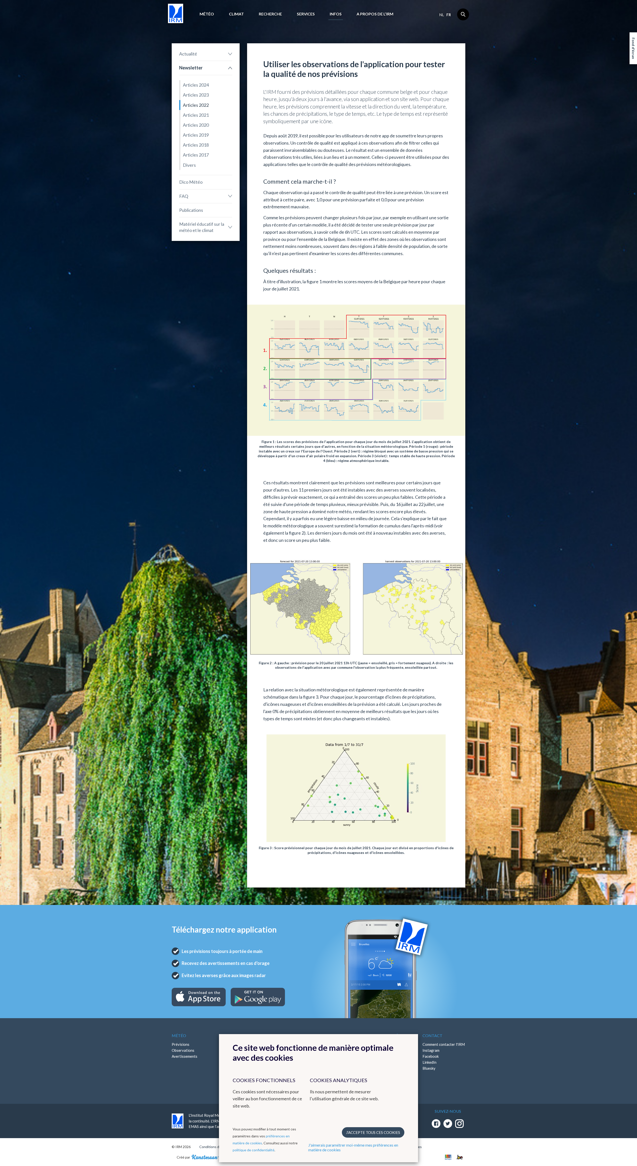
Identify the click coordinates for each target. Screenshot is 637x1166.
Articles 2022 (196, 105)
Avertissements (184, 1056)
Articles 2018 (196, 145)
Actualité (188, 53)
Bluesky (429, 1068)
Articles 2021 (196, 115)
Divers (189, 165)
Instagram (431, 1050)
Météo (207, 13)
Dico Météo (191, 182)
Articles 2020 (196, 125)
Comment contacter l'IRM (444, 1044)
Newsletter (191, 67)
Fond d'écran (633, 48)
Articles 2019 (196, 135)
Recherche (270, 13)
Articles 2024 (196, 85)
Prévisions (180, 1044)
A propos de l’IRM (375, 13)
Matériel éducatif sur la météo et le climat (201, 227)
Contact (432, 1035)
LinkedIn (429, 1062)
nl (441, 14)
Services (306, 13)
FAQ (183, 196)
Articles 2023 (196, 95)
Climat (236, 13)
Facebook (431, 1056)
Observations (183, 1050)
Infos (336, 13)
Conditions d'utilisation (217, 1147)
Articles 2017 (196, 155)
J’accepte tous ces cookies (373, 1132)
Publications (191, 210)
